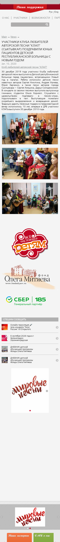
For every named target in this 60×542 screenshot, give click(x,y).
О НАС (5, 18)
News (13, 37)
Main (4, 37)
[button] (13, 391)
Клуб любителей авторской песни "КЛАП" (24, 67)
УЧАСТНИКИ (20, 18)
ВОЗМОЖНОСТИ (41, 18)
